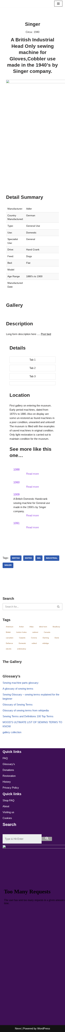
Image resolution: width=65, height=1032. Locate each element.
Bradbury (56, 627)
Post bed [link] (46, 334)
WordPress (43, 1028)
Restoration (9, 775)
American (9, 627)
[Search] (58, 606)
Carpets (22, 638)
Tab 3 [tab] (32, 376)
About (6, 806)
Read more (32, 473)
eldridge (45, 643)
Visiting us (8, 812)
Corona (34, 638)
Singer (8, 565)
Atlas (31, 627)
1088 (16, 469)
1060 (16, 482)
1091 (16, 523)
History (7, 781)
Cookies (7, 818)
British (16, 558)
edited (28, 558)
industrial (52, 558)
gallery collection (12, 732)
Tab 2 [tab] (32, 367)
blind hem (43, 627)
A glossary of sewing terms (18, 688)
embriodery (21, 649)
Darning (46, 638)
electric (8, 649)
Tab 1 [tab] (32, 359)
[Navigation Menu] (58, 4)
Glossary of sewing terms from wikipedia (26, 710)
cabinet (35, 632)
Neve (18, 1028)
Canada (47, 632)
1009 (16, 494)
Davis (57, 638)
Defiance (9, 643)
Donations (8, 769)
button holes (21, 632)
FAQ (5, 758)
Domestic (22, 643)
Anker (21, 627)
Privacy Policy (11, 787)
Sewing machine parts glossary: (21, 682)
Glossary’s (9, 764)
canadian (9, 638)
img (39, 558)
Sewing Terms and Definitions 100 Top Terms (28, 716)
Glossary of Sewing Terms (18, 704)
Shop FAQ (8, 800)
